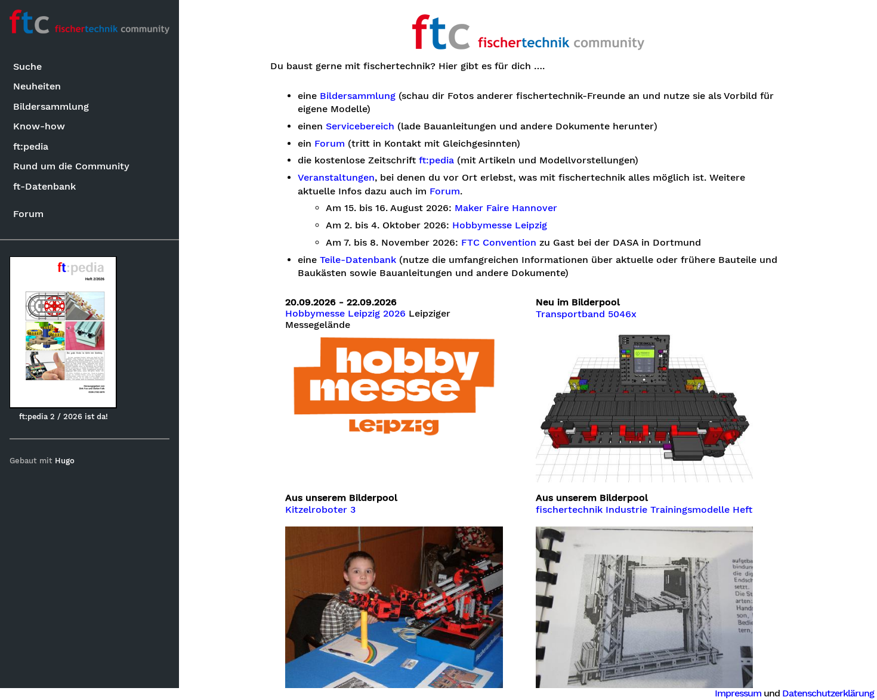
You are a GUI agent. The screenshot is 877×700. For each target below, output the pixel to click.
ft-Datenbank (44, 186)
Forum (28, 213)
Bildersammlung (51, 106)
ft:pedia (30, 146)
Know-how (39, 126)
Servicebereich (360, 126)
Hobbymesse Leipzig (499, 225)
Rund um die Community (71, 166)
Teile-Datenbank (358, 260)
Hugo (65, 460)
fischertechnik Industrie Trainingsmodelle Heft (644, 509)
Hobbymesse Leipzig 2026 (345, 313)
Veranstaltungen (336, 177)
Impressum (738, 693)
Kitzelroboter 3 (320, 509)
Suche (27, 66)
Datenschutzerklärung (828, 693)
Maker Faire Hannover (506, 208)
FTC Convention (498, 242)
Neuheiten (37, 86)
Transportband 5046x (586, 314)
